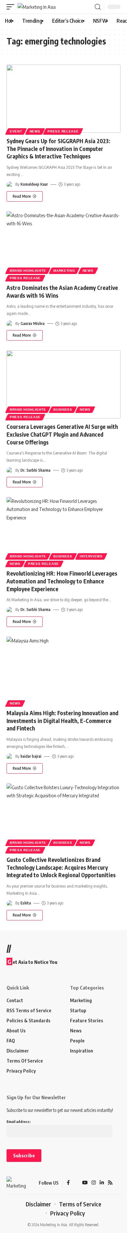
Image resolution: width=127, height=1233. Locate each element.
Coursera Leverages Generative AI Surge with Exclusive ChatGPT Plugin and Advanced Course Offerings (62, 434)
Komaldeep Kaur (34, 184)
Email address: (19, 1121)
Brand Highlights (28, 270)
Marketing (64, 270)
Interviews (91, 556)
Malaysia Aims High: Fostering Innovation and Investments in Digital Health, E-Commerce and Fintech (62, 720)
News (35, 131)
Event (16, 131)
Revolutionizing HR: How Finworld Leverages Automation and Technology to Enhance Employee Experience (62, 581)
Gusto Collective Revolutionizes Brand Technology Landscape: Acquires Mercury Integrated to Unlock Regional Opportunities (61, 867)
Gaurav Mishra (33, 323)
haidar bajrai (31, 756)
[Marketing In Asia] (37, 7)
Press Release (63, 131)
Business (62, 409)
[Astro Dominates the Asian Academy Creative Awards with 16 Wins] (63, 245)
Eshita (26, 903)
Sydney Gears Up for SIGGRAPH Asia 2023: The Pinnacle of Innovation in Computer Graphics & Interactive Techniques (58, 148)
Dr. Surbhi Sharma (35, 470)
